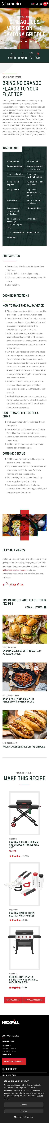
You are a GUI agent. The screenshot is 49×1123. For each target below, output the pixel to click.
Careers (6, 1045)
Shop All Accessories (34, 1000)
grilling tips (7, 570)
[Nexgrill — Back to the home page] (10, 1024)
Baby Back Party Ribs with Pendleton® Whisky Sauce (18, 700)
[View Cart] (45, 4)
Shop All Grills (13, 1000)
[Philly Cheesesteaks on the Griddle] (25, 724)
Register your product (13, 1061)
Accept (23, 1104)
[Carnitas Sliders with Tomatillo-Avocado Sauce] (25, 629)
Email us (6, 1054)
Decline (23, 1111)
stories (16, 570)
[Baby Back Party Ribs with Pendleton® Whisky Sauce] (25, 677)
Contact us (8, 1041)
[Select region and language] (33, 4)
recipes (23, 570)
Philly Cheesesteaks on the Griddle (24, 746)
